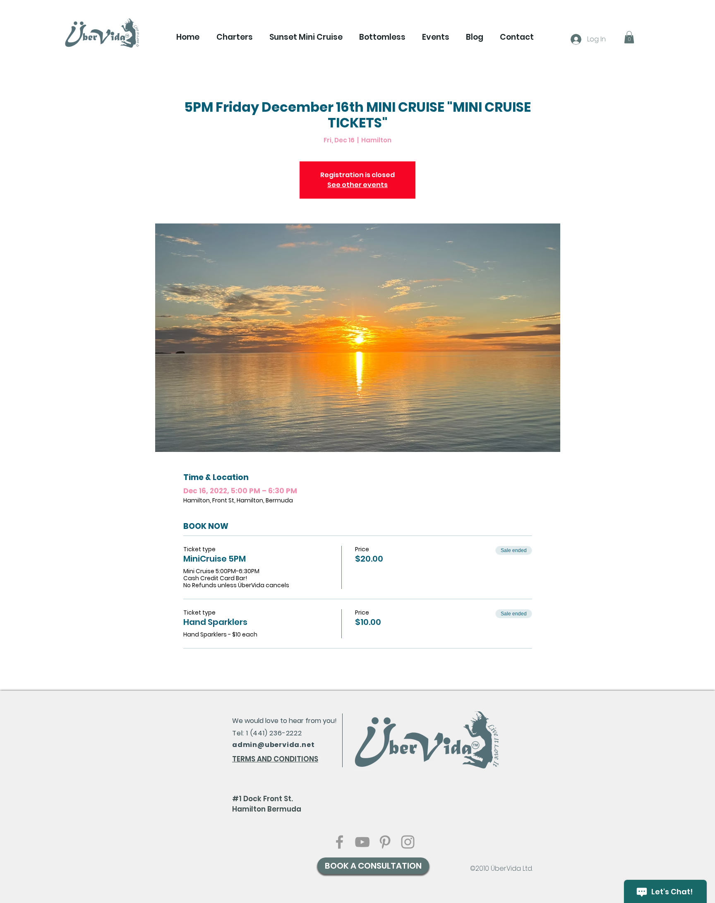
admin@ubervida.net (273, 744)
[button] (234, 37)
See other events (357, 185)
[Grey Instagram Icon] (408, 842)
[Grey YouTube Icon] (362, 842)
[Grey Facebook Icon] (339, 842)
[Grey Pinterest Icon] (385, 842)
